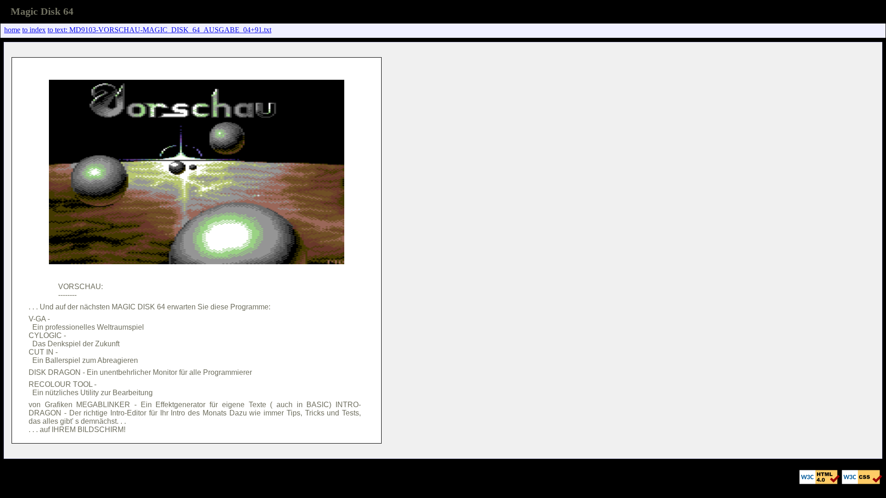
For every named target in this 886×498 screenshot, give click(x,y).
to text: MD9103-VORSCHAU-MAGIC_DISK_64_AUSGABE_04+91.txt (159, 30)
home (12, 30)
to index (34, 30)
